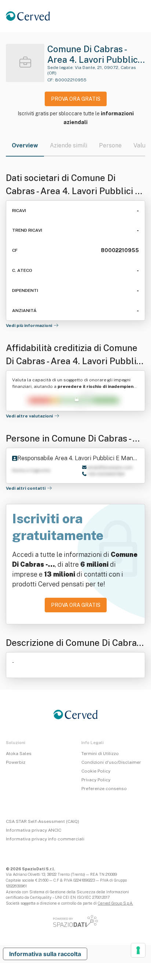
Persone (110, 145)
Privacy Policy (95, 779)
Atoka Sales (19, 753)
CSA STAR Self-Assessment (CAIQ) (42, 821)
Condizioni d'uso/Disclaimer (111, 762)
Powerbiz (15, 762)
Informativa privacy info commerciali (45, 838)
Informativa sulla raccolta (45, 954)
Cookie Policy (95, 771)
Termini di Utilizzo (100, 753)
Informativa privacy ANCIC (33, 830)
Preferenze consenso (104, 788)
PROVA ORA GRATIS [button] (75, 99)
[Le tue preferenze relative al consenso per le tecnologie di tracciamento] (138, 950)
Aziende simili (68, 145)
